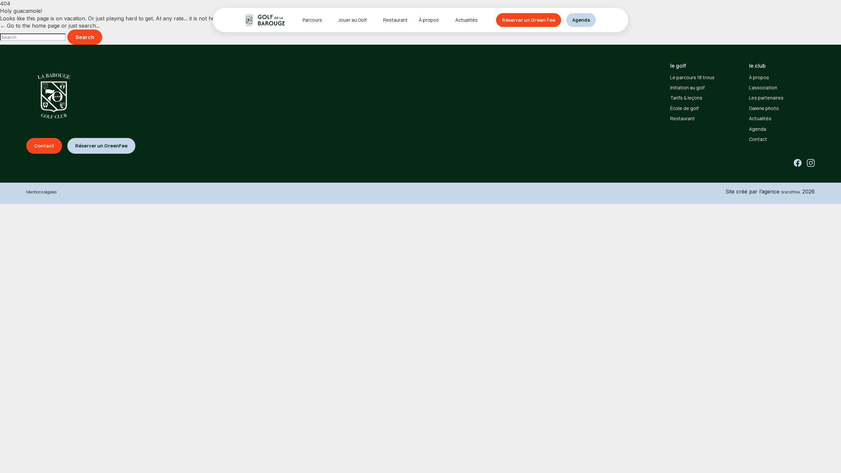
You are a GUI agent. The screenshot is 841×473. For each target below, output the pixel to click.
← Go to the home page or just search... (50, 25)
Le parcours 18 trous (692, 77)
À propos (759, 77)
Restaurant (395, 20)
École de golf (684, 108)
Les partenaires (766, 98)
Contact (758, 139)
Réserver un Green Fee (528, 20)
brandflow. (791, 192)
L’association (763, 87)
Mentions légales (41, 192)
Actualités (466, 20)
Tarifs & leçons (686, 98)
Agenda (581, 20)
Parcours (312, 20)
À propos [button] (429, 20)
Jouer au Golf (352, 20)
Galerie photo (764, 108)
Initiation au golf (687, 87)
